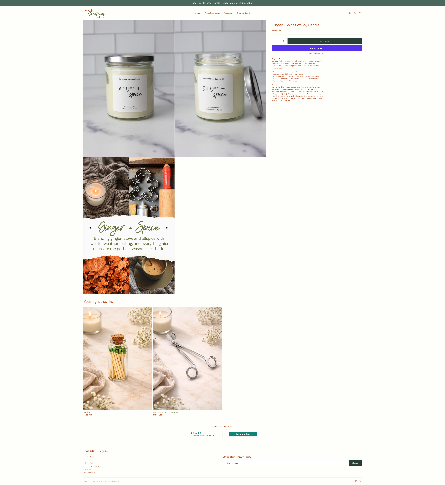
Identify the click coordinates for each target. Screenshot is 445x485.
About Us (87, 457)
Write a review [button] (243, 434)
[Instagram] (360, 481)
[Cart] (359, 13)
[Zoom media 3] (129, 225)
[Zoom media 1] (129, 88)
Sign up (355, 463)
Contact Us (87, 469)
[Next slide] (148, 358)
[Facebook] (356, 481)
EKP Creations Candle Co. (97, 481)
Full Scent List (89, 473)
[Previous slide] (86, 358)
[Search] (350, 13)
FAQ (85, 460)
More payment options (316, 53)
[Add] (149, 406)
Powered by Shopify (113, 481)
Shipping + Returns (91, 466)
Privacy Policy (88, 463)
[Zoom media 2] (220, 88)
